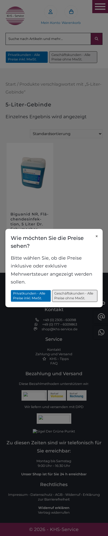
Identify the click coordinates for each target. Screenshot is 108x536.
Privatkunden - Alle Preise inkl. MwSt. (29, 296)
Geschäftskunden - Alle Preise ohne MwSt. (73, 296)
